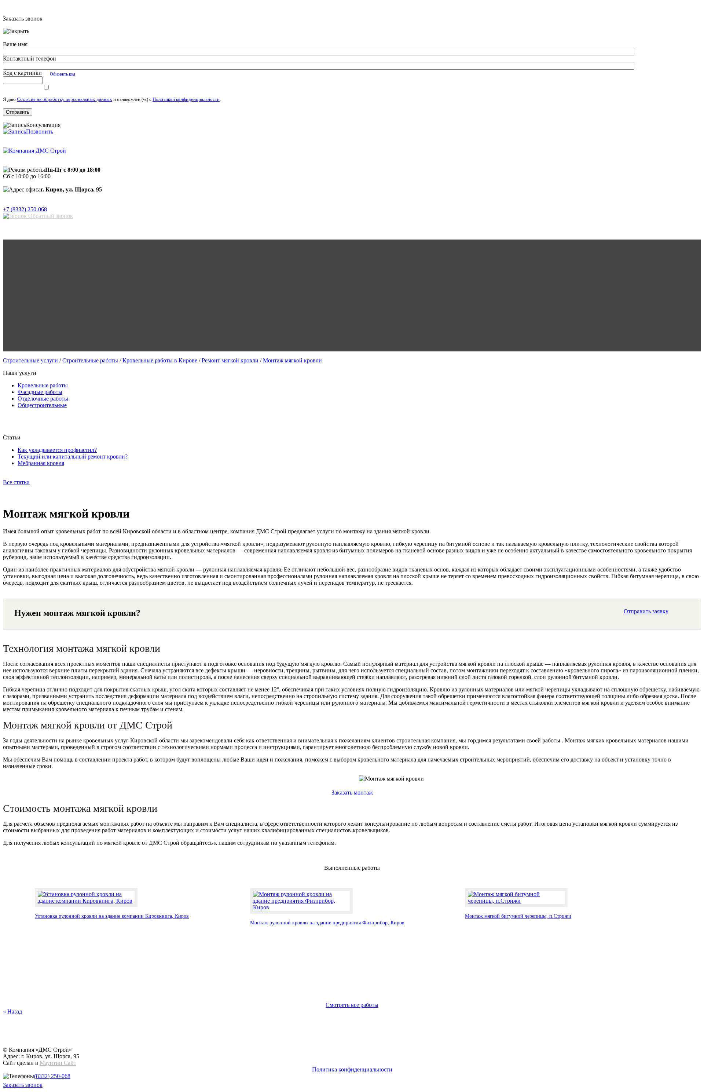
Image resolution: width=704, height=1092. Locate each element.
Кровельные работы (43, 385)
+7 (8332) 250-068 (25, 209)
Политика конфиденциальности (352, 1069)
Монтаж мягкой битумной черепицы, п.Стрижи (518, 916)
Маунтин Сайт (58, 1063)
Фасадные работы (40, 392)
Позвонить (39, 131)
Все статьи (16, 482)
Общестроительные (42, 405)
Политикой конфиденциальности (186, 99)
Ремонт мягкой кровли (230, 360)
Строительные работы (90, 360)
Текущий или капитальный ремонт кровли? (73, 456)
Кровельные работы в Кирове (159, 360)
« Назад (12, 1011)
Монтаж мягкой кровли (292, 360)
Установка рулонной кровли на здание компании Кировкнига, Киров (112, 916)
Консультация (43, 125)
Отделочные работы (43, 398)
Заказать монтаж (352, 792)
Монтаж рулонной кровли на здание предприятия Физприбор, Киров (327, 922)
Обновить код (62, 74)
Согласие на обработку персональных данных (64, 99)
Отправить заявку (646, 611)
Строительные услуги (30, 360)
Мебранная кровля (41, 463)
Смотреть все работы (352, 1005)
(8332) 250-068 (52, 1076)
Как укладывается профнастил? (57, 450)
